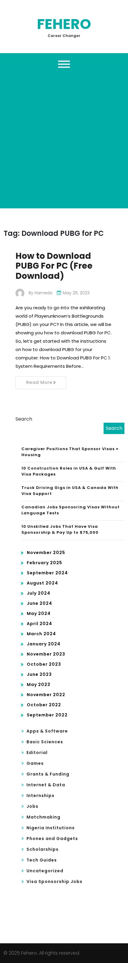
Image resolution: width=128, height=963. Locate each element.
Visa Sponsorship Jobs (54, 881)
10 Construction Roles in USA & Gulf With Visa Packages (68, 471)
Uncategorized (44, 871)
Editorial (37, 753)
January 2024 (43, 644)
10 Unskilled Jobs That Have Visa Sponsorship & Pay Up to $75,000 (60, 529)
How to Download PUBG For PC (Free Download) (54, 266)
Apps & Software (47, 731)
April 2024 (39, 624)
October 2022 (44, 705)
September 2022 (47, 715)
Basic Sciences (44, 742)
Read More (39, 382)
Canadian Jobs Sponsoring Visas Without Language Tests (70, 510)
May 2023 (38, 684)
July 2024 (38, 593)
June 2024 (39, 603)
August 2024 (42, 583)
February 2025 (44, 563)
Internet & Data (45, 785)
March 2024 (41, 634)
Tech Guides (41, 860)
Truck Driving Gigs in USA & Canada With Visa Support (69, 490)
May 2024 (39, 613)
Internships (40, 796)
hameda (43, 293)
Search (23, 419)
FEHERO (64, 24)
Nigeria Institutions (50, 828)
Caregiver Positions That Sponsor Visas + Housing (70, 452)
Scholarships (42, 849)
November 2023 (46, 654)
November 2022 (46, 695)
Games (35, 763)
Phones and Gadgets (52, 839)
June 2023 (39, 674)
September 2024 (47, 573)
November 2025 (46, 553)
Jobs (32, 806)
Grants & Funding (47, 774)
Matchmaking (43, 817)
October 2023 (44, 664)
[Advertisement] (64, 138)
